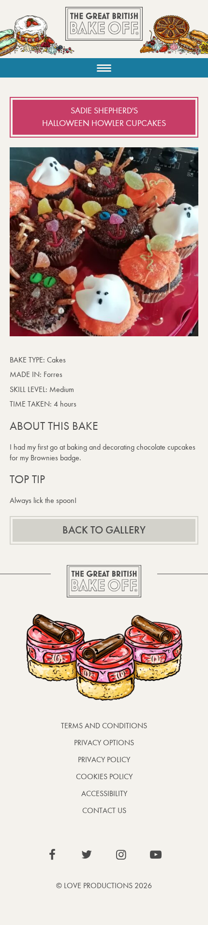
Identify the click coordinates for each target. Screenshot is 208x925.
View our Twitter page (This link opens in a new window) (86, 855)
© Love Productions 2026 (104, 885)
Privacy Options (104, 742)
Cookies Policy (104, 776)
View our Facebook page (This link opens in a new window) (52, 855)
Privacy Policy (104, 759)
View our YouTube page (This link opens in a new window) (156, 855)
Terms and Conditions (104, 725)
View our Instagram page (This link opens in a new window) (121, 855)
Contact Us (104, 810)
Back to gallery (104, 530)
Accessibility (104, 793)
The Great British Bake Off (104, 32)
